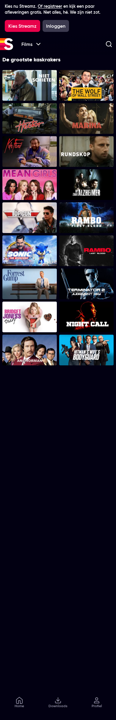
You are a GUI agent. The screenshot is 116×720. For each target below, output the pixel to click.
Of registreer (50, 6)
